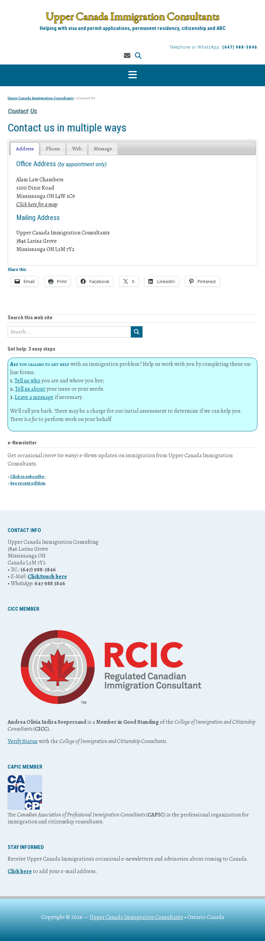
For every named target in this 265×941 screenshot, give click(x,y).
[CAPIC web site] (25, 807)
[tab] (24, 148)
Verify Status (23, 741)
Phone (53, 148)
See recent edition (27, 483)
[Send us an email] (127, 55)
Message (103, 148)
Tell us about (30, 389)
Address (25, 148)
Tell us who (27, 380)
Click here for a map (36, 204)
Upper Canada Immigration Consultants (132, 16)
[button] (132, 75)
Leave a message (34, 397)
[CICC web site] (111, 715)
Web (77, 148)
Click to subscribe (27, 476)
